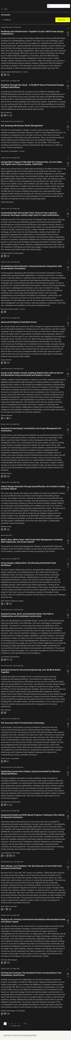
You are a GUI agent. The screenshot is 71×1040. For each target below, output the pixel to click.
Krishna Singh (13, 309)
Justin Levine (5, 758)
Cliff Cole (4, 960)
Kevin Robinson (6, 112)
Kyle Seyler (5, 151)
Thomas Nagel (18, 253)
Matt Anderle (5, 601)
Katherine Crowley (17, 601)
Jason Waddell (6, 853)
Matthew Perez (6, 526)
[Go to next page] (28, 1024)
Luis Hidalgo (5, 657)
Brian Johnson (6, 710)
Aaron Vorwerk (6, 72)
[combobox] (61, 20)
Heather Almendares (8, 1011)
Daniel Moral (14, 657)
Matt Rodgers (12, 960)
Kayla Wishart (6, 802)
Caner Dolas (16, 853)
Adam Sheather (6, 473)
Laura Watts (15, 758)
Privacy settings (8, 1035)
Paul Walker (13, 151)
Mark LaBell (5, 906)
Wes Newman (16, 72)
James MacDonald (7, 202)
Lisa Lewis (13, 906)
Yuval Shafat (20, 1011)
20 (25, 1024)
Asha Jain (4, 309)
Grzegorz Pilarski (7, 253)
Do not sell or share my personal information (25, 1035)
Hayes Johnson (6, 360)
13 (68, 35)
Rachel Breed (16, 802)
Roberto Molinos (6, 415)
